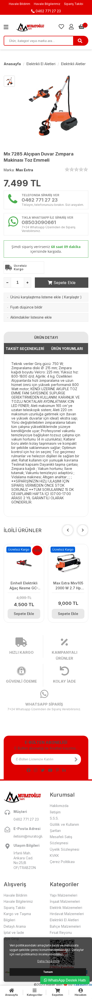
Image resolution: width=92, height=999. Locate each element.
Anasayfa (12, 64)
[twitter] (42, 770)
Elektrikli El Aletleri (40, 64)
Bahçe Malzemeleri (65, 926)
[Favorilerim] (61, 26)
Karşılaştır (71, 297)
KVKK (54, 855)
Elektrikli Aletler (73, 64)
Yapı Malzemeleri (63, 895)
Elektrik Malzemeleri (66, 907)
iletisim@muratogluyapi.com (27, 836)
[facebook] (28, 770)
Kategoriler (34, 995)
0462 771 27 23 (48, 11)
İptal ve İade (14, 932)
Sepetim (57, 995)
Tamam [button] (48, 972)
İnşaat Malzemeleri (65, 901)
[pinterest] (57, 770)
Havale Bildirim (19, 4)
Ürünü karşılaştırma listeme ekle (35, 297)
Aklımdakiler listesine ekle (31, 317)
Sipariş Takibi (73, 4)
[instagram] (36, 770)
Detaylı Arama (15, 926)
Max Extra (24, 170)
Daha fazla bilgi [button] (48, 961)
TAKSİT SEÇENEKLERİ (25, 348)
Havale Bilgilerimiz (47, 4)
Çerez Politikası (62, 862)
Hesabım (80, 995)
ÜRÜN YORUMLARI (67, 348)
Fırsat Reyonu (61, 932)
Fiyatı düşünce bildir (26, 307)
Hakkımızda (59, 806)
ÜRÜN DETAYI (46, 337)
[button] (83, 530)
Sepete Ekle (64, 282)
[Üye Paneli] (71, 26)
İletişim (55, 812)
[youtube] (50, 770)
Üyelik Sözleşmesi (64, 849)
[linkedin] (64, 770)
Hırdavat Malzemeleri (67, 914)
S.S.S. (54, 818)
